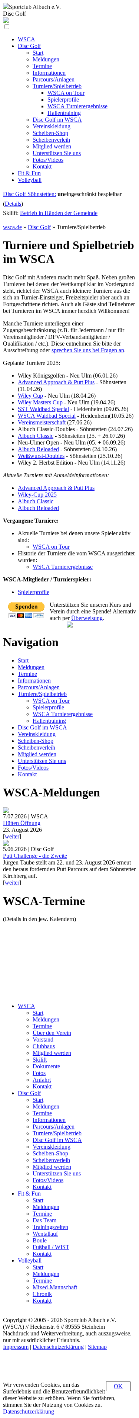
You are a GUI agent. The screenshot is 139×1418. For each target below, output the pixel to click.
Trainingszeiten (50, 1227)
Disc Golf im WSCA (42, 727)
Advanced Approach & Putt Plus (56, 382)
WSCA (26, 1006)
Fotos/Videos (33, 767)
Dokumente (46, 1066)
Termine (27, 674)
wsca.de (12, 227)
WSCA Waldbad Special (47, 416)
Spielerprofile (33, 592)
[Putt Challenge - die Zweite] (6, 844)
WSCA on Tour (51, 546)
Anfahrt (42, 1080)
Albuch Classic (35, 436)
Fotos (39, 1073)
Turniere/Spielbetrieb (42, 694)
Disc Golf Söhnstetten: (29, 194)
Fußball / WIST (51, 1247)
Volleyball (30, 1260)
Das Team (44, 1220)
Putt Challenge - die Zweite (35, 856)
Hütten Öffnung (21, 823)
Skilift (40, 1059)
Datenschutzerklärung (58, 1347)
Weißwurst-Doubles (41, 456)
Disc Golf (39, 227)
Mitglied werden (37, 754)
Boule (40, 1240)
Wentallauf (45, 1234)
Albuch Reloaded (38, 449)
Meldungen (31, 667)
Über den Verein (52, 1033)
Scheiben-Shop (35, 741)
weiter (12, 836)
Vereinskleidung (37, 734)
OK (118, 1386)
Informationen (34, 680)
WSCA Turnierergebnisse (63, 567)
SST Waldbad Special (43, 409)
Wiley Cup (30, 395)
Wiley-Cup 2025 (37, 494)
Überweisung (87, 618)
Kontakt (27, 774)
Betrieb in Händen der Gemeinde (58, 213)
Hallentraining (49, 721)
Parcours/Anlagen (39, 687)
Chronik (42, 1294)
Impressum (16, 1347)
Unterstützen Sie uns (42, 761)
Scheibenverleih (36, 747)
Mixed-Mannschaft (55, 1287)
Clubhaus (44, 1046)
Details (13, 203)
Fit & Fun (29, 1193)
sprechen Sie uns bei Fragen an (88, 350)
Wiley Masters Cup (40, 402)
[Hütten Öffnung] (6, 811)
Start (23, 660)
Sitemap (97, 1347)
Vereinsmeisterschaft (42, 422)
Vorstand (43, 1039)
